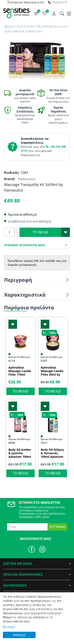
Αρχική (9, 26)
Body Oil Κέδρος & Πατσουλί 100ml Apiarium (52, 453)
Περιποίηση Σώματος (52, 26)
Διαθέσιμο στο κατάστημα (29, 221)
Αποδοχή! (19, 635)
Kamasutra (26, 179)
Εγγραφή (57, 527)
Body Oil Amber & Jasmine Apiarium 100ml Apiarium (19, 453)
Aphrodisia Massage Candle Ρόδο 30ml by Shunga (52, 371)
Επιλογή (9, 627)
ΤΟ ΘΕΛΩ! (40, 232)
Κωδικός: (11, 172)
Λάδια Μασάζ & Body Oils (23, 31)
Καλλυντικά (26, 26)
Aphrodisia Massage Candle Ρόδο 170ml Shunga (19, 371)
